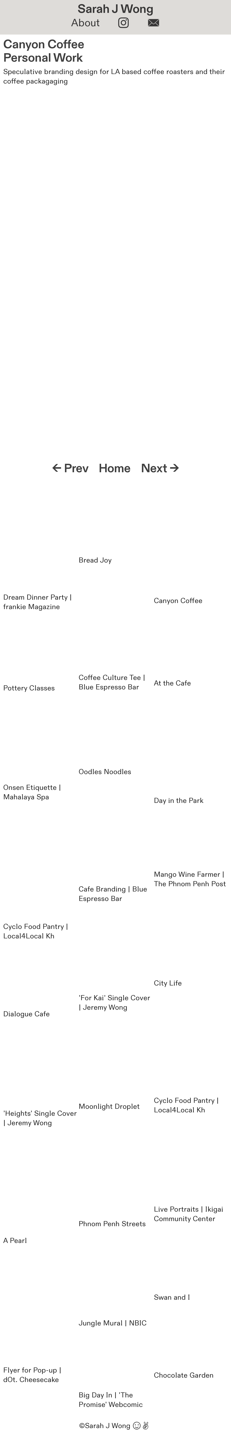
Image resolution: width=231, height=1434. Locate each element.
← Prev (70, 468)
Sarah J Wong (115, 9)
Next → (160, 468)
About (85, 23)
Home (115, 468)
